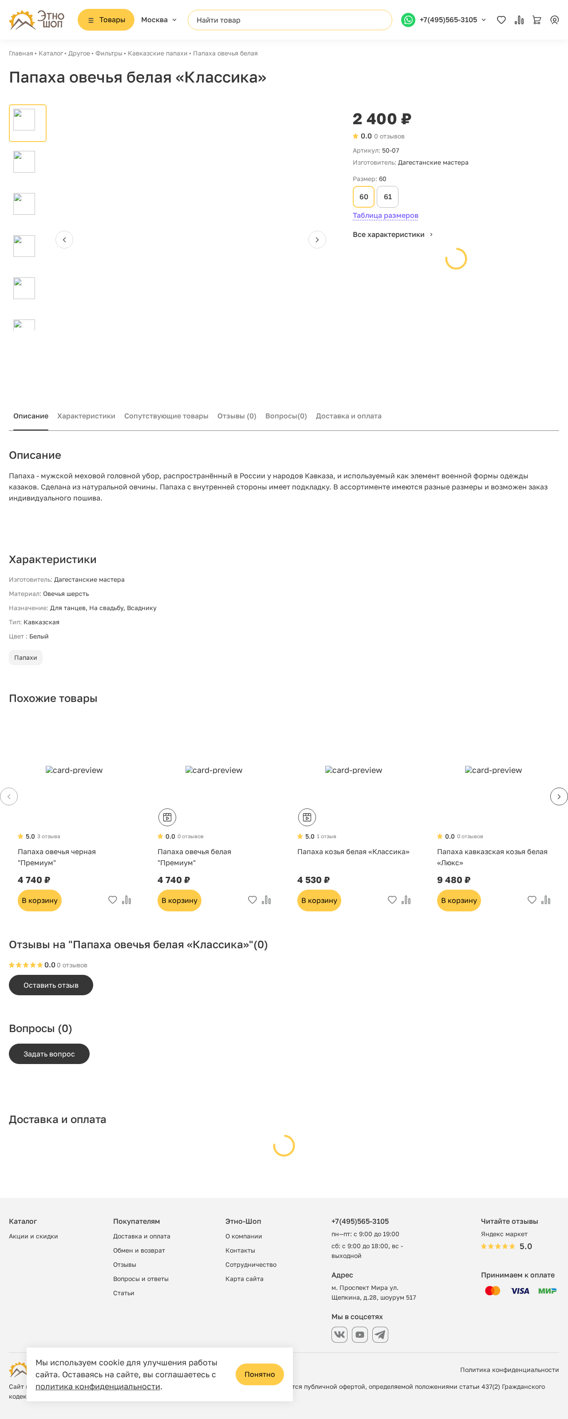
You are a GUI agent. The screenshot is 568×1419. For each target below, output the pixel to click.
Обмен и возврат (139, 1250)
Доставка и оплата (349, 415)
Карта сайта (244, 1278)
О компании (243, 1236)
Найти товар (219, 20)
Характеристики (86, 415)
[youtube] (360, 1335)
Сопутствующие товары (166, 415)
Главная (21, 53)
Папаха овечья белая (225, 53)
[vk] (339, 1335)
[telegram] (380, 1335)
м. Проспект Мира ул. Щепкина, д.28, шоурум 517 (373, 1292)
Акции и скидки (33, 1236)
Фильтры (108, 53)
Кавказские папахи (158, 53)
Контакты (240, 1250)
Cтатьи (123, 1293)
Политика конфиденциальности (509, 1369)
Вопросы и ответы (141, 1278)
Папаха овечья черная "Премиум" (57, 857)
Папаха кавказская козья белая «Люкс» (492, 857)
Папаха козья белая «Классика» (353, 851)
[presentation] (64, 239)
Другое (79, 53)
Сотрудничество (250, 1264)
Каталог (51, 53)
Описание (30, 415)
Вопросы (286, 415)
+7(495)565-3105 (360, 1221)
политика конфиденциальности (98, 1386)
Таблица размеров (385, 215)
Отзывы (236, 415)
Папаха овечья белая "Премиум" (194, 857)
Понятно (260, 1374)
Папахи (25, 657)
